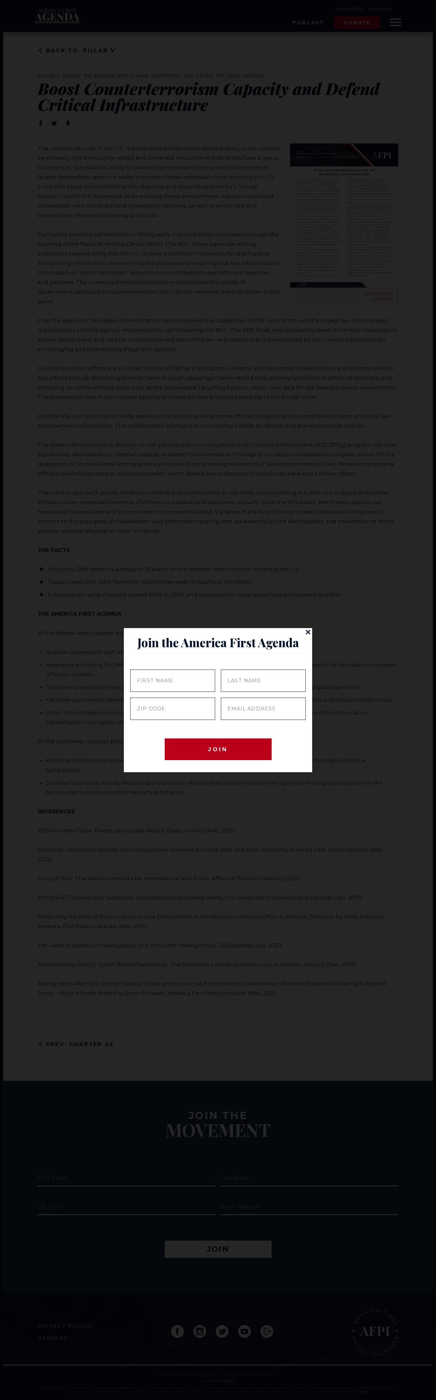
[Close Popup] (308, 632)
